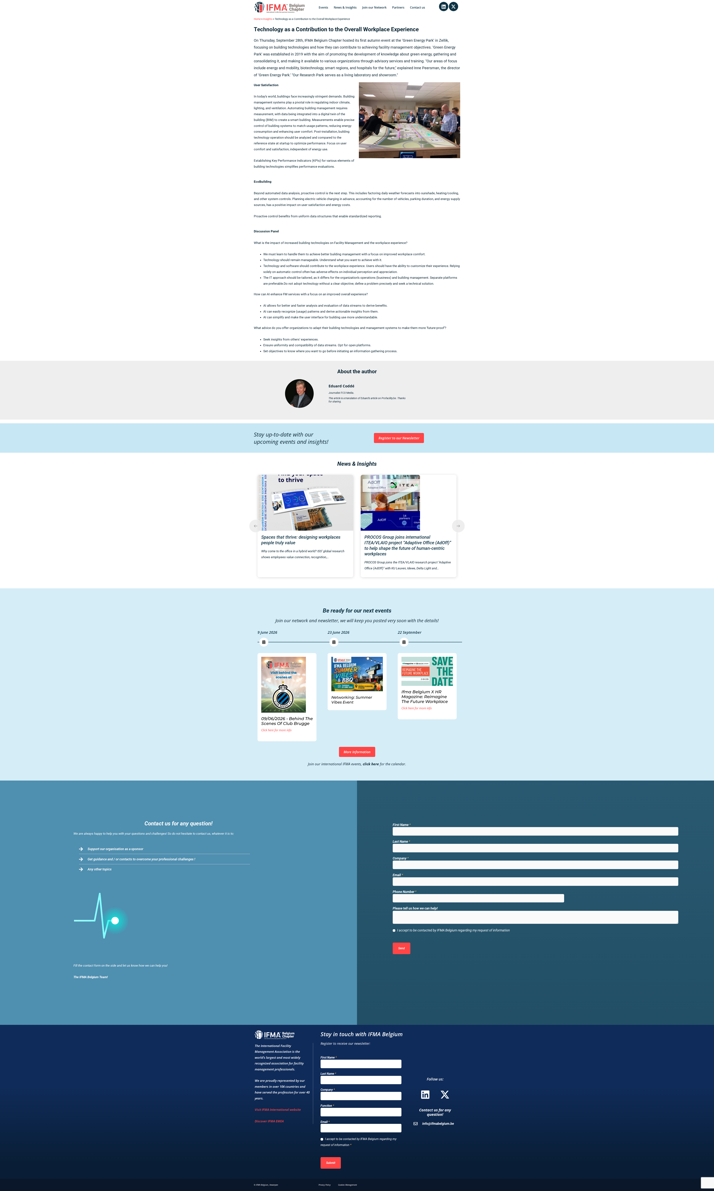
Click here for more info (276, 730)
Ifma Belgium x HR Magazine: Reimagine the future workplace (424, 696)
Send (401, 948)
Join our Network (374, 7)
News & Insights (345, 7)
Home (257, 19)
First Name (402, 825)
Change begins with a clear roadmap (296, 481)
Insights (267, 19)
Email (398, 875)
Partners (398, 7)
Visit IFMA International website (278, 1109)
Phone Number (404, 892)
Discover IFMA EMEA (269, 1121)
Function (327, 1105)
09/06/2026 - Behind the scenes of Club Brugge (287, 721)
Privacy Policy (325, 1184)
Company (401, 858)
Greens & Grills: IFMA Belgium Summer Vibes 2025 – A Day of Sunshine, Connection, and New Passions (408, 543)
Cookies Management (347, 1184)
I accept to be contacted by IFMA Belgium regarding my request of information (453, 930)
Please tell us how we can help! (415, 908)
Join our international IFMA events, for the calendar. (357, 764)
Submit (330, 1163)
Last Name (401, 841)
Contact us (417, 7)
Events (323, 7)
